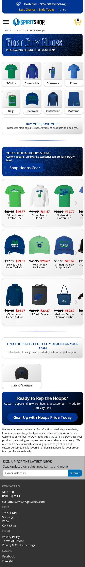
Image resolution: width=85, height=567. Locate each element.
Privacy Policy (11, 537)
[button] (6, 22)
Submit (75, 473)
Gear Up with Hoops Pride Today (42, 417)
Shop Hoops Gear (24, 167)
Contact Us (9, 525)
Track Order (9, 513)
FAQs (5, 521)
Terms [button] (62, 9)
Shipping (7, 517)
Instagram (8, 560)
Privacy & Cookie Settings (18, 545)
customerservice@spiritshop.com (23, 501)
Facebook (8, 556)
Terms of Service (13, 541)
